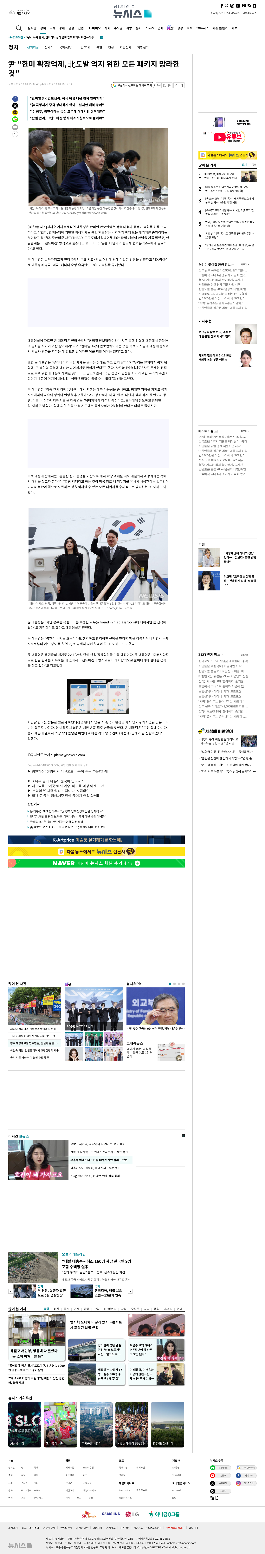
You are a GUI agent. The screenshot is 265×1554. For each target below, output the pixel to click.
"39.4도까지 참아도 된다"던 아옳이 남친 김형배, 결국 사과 (36, 1380)
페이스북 (248, 1475)
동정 (91, 1498)
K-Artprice (216, 13)
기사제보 (111, 1528)
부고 (79, 1498)
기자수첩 (205, 321)
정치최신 (33, 47)
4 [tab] (183, 984)
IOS (174, 1497)
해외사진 (140, 1467)
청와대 (49, 47)
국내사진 (123, 1467)
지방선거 (143, 47)
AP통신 (175, 1467)
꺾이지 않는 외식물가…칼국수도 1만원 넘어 (139, 1052)
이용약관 (124, 1528)
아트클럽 (70, 1475)
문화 (139, 28)
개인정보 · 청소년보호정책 (147, 1528)
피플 (201, 544)
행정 (111, 47)
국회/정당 (65, 47)
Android (176, 1490)
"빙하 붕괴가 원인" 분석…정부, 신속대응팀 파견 (93, 1272)
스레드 (223, 1491)
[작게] (176, 85)
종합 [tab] (254, 164)
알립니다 (193, 1528)
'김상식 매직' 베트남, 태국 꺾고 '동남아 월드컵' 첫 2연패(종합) (52, 37)
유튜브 (223, 1475)
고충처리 (97, 1528)
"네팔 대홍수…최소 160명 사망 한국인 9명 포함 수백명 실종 (96, 1263)
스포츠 (149, 28)
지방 (129, 28)
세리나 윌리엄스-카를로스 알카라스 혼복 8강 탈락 (35, 1029)
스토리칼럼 (88, 1467)
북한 (99, 47)
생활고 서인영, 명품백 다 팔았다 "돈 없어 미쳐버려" (100, 1144)
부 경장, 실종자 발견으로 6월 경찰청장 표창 (52, 1295)
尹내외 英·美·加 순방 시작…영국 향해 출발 (56, 822)
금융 (71, 28)
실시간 (32, 28)
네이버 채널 (223, 1467)
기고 (85, 1475)
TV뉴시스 (202, 28)
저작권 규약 (82, 1528)
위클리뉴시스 (250, 13)
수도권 (118, 28)
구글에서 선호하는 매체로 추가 (135, 85)
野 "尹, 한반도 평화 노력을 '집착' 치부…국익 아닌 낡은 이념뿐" (68, 816)
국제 (52, 28)
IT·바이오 (94, 28)
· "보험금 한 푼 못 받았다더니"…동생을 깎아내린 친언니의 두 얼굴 (227, 752)
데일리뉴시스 (89, 1490)
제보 (234, 28)
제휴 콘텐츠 (220, 28)
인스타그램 (248, 1483)
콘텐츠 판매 (66, 1528)
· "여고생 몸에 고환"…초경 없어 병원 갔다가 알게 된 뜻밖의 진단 (227, 765)
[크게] (182, 85)
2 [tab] (174, 984)
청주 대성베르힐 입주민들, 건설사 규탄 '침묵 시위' (35, 1043)
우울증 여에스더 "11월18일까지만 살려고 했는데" (100, 1160)
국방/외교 (84, 47)
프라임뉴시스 (233, 13)
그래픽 (122, 1475)
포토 (190, 28)
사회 (107, 28)
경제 (62, 28)
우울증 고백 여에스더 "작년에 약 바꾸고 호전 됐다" (141, 1349)
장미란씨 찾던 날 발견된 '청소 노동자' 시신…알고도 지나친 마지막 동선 (109, 1349)
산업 (81, 28)
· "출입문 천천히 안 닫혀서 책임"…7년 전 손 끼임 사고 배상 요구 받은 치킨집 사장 (227, 758)
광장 (180, 28)
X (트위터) (223, 1483)
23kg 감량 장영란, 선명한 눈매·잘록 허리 (95, 1176)
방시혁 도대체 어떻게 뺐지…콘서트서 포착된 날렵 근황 (96, 1324)
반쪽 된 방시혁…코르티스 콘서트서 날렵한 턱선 (99, 1152)
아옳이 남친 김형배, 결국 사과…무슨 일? (95, 1168)
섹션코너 (70, 1490)
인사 (68, 1498)
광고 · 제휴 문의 (30, 1528)
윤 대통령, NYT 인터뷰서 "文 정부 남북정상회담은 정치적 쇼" (67, 811)
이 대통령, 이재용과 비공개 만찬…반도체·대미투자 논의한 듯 (142, 1374)
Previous (10, 1291)
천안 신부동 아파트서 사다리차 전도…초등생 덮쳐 (35, 1036)
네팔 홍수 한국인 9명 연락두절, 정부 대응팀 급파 (155, 1029)
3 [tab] (179, 984)
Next (130, 1291)
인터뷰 (69, 1483)
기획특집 (87, 1483)
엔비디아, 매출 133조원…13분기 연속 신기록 (108, 1295)
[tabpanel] (155, 1011)
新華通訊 (177, 1475)
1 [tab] (170, 984)
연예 (160, 28)
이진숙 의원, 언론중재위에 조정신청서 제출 (34, 1050)
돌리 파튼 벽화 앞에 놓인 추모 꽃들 (29, 1057)
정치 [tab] (244, 164)
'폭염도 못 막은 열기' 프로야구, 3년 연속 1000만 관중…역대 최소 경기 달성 (36, 1367)
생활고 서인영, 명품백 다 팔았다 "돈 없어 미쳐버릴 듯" (34, 1353)
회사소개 (13, 1528)
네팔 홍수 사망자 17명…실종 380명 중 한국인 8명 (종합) (110, 1374)
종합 (46, 1309)
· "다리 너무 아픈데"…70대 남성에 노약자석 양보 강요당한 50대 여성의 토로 (227, 771)
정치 (43, 28)
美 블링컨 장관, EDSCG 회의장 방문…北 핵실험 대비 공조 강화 (68, 827)
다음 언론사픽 (248, 1467)
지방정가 (125, 47)
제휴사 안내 (49, 1528)
